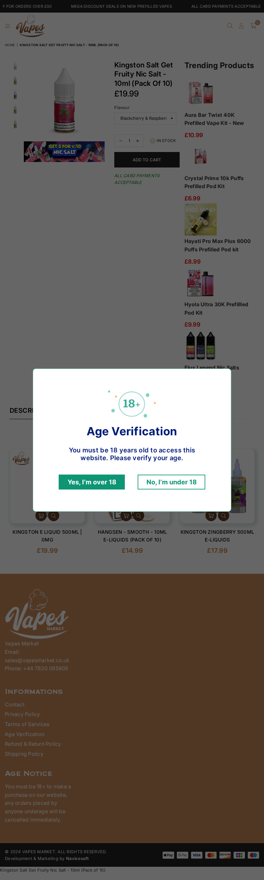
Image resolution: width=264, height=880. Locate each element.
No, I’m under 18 (171, 482)
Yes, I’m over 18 (92, 482)
